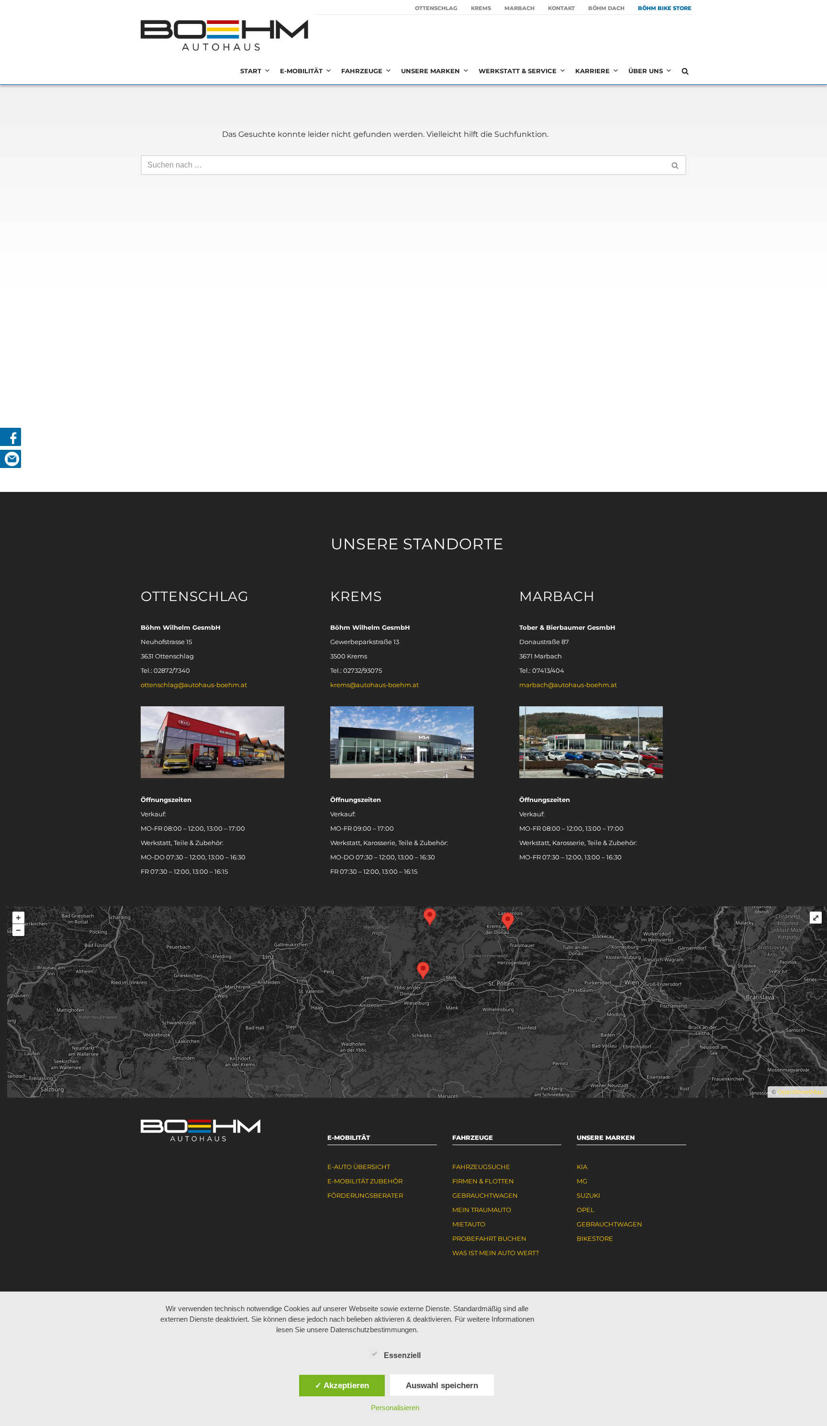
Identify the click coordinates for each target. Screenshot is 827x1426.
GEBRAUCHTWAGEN (485, 1195)
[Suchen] (685, 71)
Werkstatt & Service (518, 71)
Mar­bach (519, 8)
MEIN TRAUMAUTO (481, 1210)
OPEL (585, 1210)
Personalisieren (395, 1408)
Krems (481, 8)
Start (250, 71)
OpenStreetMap (800, 1091)
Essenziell (402, 1355)
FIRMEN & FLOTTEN (483, 1181)
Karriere (592, 71)
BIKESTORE (595, 1238)
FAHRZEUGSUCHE (481, 1166)
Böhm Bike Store (665, 8)
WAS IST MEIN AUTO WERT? (495, 1253)
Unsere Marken (430, 71)
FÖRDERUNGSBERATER (365, 1195)
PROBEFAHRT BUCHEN (489, 1238)
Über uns (645, 71)
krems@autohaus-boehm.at (374, 685)
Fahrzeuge (361, 71)
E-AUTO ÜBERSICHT (358, 1166)
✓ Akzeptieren (342, 1385)
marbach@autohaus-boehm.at (568, 685)
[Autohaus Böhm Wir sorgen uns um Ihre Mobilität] (224, 36)
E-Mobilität (301, 71)
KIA (582, 1166)
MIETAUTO (468, 1224)
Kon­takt (561, 8)
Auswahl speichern (442, 1385)
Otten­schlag (436, 8)
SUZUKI (588, 1195)
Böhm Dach (606, 8)
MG (582, 1181)
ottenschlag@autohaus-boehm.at (194, 685)
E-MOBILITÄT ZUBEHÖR (364, 1181)
